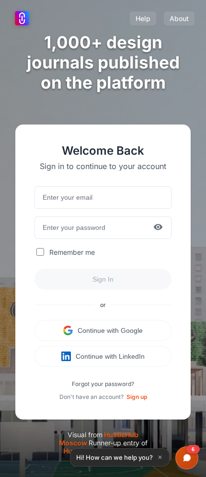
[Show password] (158, 227)
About (179, 18)
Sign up (136, 396)
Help (143, 18)
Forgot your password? (103, 383)
